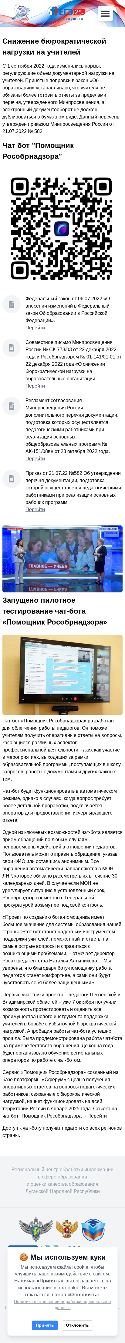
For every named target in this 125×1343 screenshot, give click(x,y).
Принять (45, 1325)
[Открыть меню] (105, 13)
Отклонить (77, 1325)
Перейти (35, 327)
